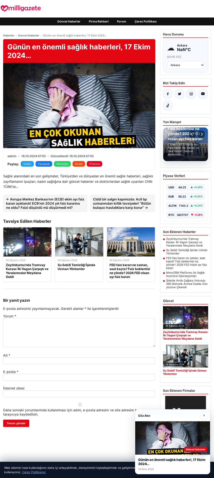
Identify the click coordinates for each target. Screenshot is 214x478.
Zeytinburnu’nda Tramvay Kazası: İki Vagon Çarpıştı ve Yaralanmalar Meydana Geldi (184, 242)
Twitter (27, 163)
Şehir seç (174, 56)
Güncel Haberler (68, 21)
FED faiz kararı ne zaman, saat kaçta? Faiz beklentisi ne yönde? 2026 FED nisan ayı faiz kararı (186, 263)
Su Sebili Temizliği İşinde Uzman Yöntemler (187, 251)
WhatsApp (62, 163)
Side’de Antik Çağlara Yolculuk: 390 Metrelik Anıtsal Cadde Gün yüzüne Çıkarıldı (187, 284)
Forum (121, 21)
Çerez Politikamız (34, 472)
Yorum (9, 316)
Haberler (8, 35)
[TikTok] (168, 105)
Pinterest (94, 163)
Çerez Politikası (146, 21)
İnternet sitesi (13, 388)
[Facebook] (168, 94)
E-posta (10, 372)
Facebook (44, 163)
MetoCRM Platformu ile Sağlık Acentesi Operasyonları (185, 274)
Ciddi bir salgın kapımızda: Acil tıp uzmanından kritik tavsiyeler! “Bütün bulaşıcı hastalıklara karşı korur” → (122, 203)
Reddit (79, 163)
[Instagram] (191, 94)
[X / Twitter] (179, 94)
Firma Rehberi (99, 21)
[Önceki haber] (192, 134)
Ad (6, 355)
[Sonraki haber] (201, 134)
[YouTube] (203, 94)
